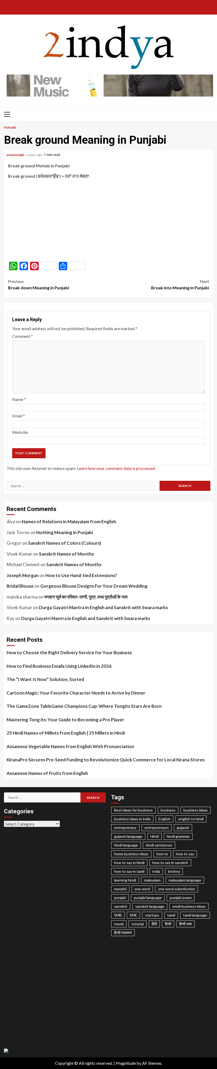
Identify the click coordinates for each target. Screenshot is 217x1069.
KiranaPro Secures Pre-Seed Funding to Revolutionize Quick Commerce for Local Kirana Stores (106, 759)
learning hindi (125, 880)
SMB (118, 915)
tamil (171, 915)
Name (19, 399)
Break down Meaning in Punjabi (38, 284)
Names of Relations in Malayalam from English (69, 521)
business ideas (195, 810)
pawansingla (16, 155)
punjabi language (148, 897)
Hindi (154, 836)
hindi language (126, 845)
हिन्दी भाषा (185, 924)
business (168, 810)
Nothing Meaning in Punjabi (64, 532)
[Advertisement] (108, 220)
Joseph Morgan (23, 575)
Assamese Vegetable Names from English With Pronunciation (70, 746)
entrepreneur (125, 827)
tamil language (195, 915)
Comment (22, 336)
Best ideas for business (133, 810)
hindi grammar (178, 836)
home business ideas (131, 854)
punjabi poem (181, 897)
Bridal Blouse (20, 586)
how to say (185, 854)
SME (133, 915)
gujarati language (128, 836)
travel (119, 924)
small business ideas (189, 906)
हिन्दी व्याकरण (123, 932)
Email (18, 415)
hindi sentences (159, 845)
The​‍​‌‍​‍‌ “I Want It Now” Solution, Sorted (45, 679)
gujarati (183, 827)
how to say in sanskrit (170, 862)
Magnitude (126, 1063)
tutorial (138, 924)
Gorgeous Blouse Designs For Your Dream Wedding (93, 586)
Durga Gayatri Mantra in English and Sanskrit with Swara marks (103, 607)
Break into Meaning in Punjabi (180, 284)
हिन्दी (168, 924)
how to (162, 854)
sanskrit (120, 906)
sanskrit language (149, 906)
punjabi (120, 897)
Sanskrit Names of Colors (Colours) (64, 543)
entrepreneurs (156, 827)
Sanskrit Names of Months (66, 554)
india (156, 871)
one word (142, 889)
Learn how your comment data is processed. (116, 468)
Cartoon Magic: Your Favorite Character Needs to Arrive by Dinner (76, 693)
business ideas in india (132, 819)
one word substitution (176, 889)
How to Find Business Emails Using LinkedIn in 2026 (59, 666)
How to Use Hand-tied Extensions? (81, 575)
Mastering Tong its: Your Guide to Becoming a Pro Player (65, 719)
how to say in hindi (129, 862)
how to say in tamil (129, 871)
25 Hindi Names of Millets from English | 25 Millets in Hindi (66, 733)
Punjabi (10, 127)
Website (20, 432)
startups (152, 915)
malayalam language (185, 880)
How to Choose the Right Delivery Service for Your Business (69, 652)
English (164, 819)
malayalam (152, 880)
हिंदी (154, 924)
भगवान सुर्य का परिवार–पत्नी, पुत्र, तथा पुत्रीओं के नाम (86, 597)
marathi (120, 889)
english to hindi (191, 819)
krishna (174, 871)
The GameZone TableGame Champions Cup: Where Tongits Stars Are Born (84, 706)
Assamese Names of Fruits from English (47, 773)
